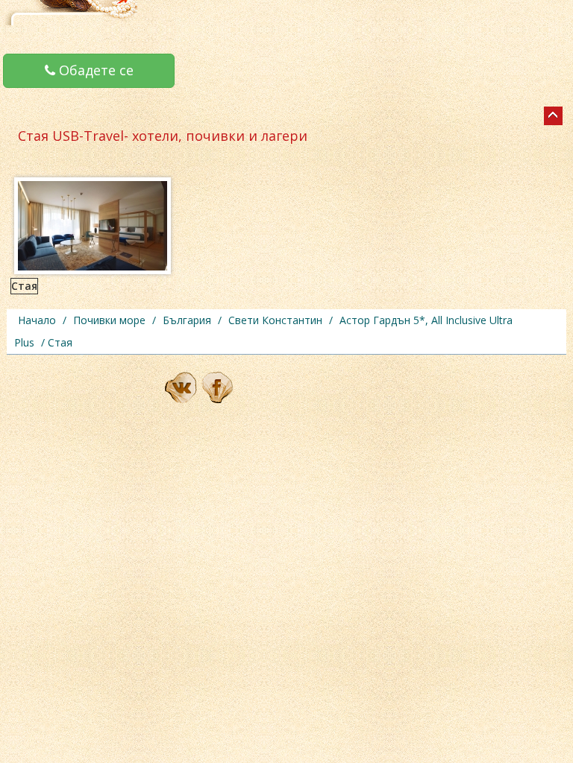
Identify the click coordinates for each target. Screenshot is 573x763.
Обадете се (94, 70)
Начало (37, 320)
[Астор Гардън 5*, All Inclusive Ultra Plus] (553, 116)
